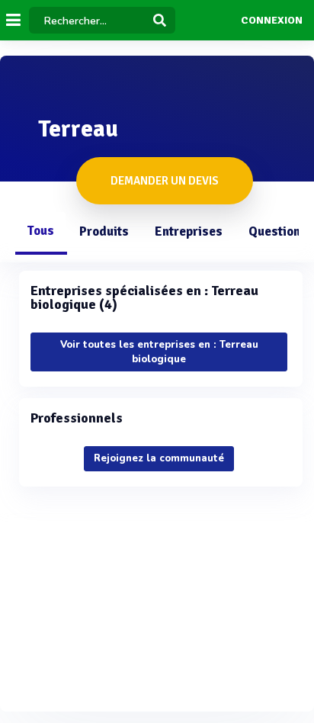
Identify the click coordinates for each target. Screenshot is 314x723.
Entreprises (189, 231)
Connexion (272, 20)
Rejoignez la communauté (159, 458)
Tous (40, 231)
